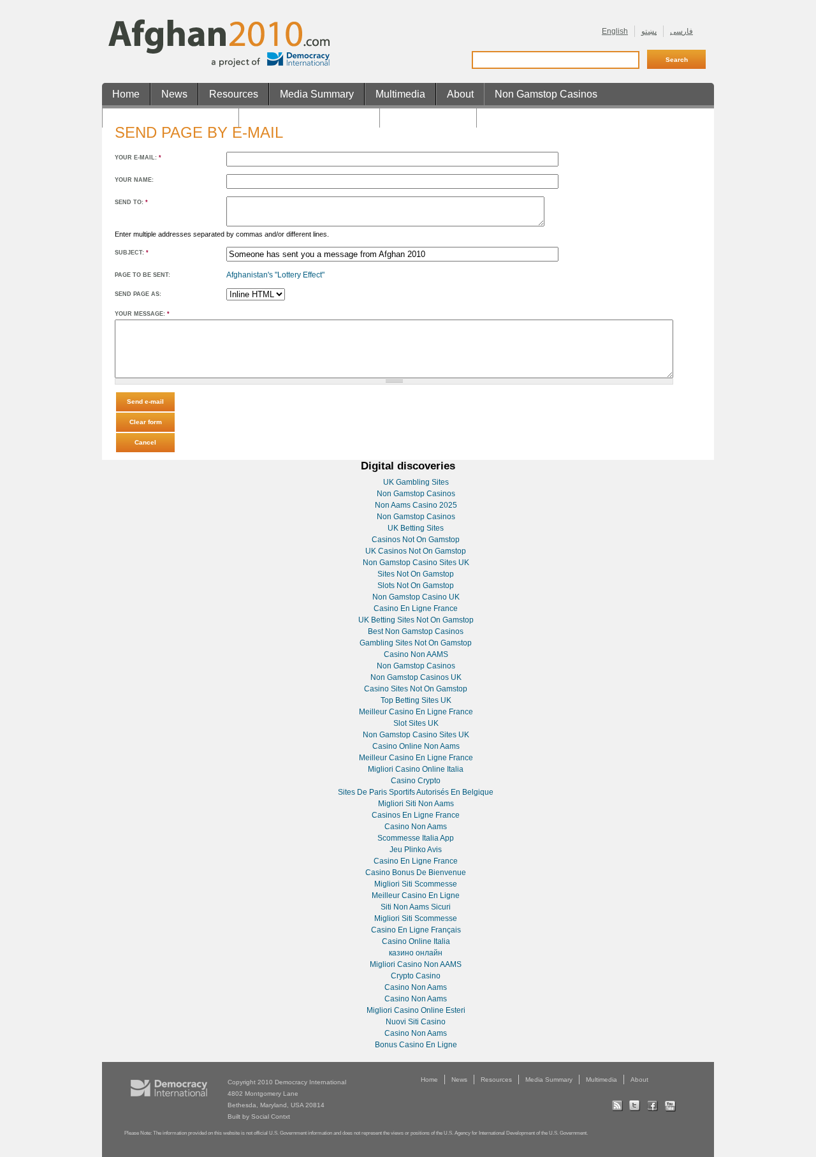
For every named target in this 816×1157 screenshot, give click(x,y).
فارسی (681, 31)
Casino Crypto (416, 780)
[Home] (219, 64)
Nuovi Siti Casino (416, 1021)
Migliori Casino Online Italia (415, 769)
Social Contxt (270, 1116)
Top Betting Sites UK (416, 700)
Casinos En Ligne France (416, 815)
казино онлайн (415, 952)
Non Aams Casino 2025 (416, 505)
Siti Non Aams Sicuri (416, 907)
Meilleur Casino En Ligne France (416, 711)
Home (126, 94)
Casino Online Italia (416, 941)
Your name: (134, 180)
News (174, 94)
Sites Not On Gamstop (415, 574)
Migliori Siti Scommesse (415, 884)
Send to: (131, 202)
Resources (233, 94)
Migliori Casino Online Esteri (416, 1010)
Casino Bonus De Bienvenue (415, 872)
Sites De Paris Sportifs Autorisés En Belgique (415, 792)
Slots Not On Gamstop (415, 585)
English (615, 31)
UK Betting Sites (416, 528)
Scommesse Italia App (415, 838)
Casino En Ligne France (416, 608)
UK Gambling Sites (416, 482)
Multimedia (400, 94)
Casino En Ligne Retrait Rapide (559, 116)
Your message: (142, 314)
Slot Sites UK (416, 723)
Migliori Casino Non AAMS (416, 964)
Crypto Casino (416, 975)
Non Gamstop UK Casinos (309, 116)
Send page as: (138, 294)
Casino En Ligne (428, 116)
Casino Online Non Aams (416, 746)
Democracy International (310, 1082)
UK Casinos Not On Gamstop (415, 551)
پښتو (649, 31)
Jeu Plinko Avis (416, 849)
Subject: (132, 252)
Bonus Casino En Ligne (416, 1044)
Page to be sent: (142, 275)
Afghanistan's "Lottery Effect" (275, 274)
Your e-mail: (138, 157)
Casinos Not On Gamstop (170, 116)
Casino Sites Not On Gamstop (415, 688)
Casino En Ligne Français (416, 929)
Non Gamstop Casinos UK (416, 677)
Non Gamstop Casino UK (416, 597)
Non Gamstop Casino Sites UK (416, 562)
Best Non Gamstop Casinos (415, 631)
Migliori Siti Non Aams (416, 803)
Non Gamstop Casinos (546, 94)
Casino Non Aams (415, 826)
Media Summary (317, 94)
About (460, 94)
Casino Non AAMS (416, 654)
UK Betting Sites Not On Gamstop (416, 619)
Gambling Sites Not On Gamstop (416, 642)
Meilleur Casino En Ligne (416, 895)
